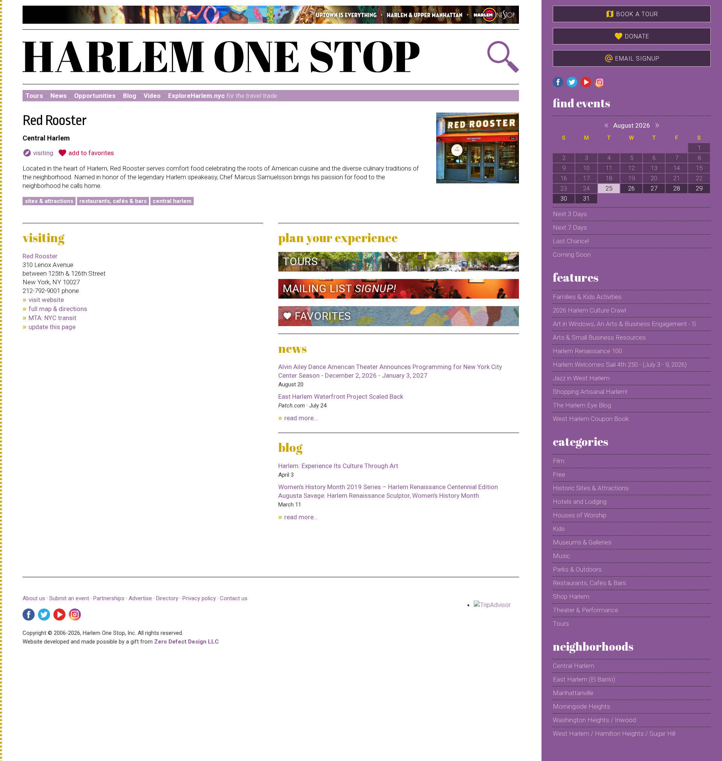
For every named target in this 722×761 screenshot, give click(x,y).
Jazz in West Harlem (581, 378)
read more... (301, 418)
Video (152, 95)
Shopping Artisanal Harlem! (590, 391)
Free (559, 474)
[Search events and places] (481, 57)
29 (699, 188)
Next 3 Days (570, 214)
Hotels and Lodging (580, 501)
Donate (631, 36)
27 (654, 188)
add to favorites (86, 153)
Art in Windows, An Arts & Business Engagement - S (624, 324)
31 (586, 198)
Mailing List (339, 288)
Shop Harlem (571, 596)
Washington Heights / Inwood (594, 720)
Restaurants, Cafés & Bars (113, 201)
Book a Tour (631, 13)
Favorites (317, 316)
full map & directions (58, 309)
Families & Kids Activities (587, 296)
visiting (38, 153)
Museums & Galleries (582, 542)
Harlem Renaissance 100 (587, 351)
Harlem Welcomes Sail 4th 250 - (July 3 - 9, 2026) (620, 364)
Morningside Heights (581, 706)
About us (34, 598)
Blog (129, 95)
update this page (52, 327)
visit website (46, 299)
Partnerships (109, 598)
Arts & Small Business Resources (599, 337)
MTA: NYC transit (52, 318)
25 (608, 188)
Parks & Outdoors (577, 569)
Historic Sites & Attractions (591, 488)
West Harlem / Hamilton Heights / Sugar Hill (614, 733)
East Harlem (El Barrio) (584, 679)
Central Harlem (172, 201)
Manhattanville (573, 693)
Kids (559, 528)
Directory (167, 598)
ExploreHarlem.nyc (222, 95)
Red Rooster (40, 256)
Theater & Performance (585, 610)
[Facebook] (29, 614)
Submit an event (69, 598)
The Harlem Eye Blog (582, 405)
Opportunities (94, 95)
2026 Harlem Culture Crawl (589, 310)
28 (676, 188)
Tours (34, 95)
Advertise (140, 598)
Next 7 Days (570, 227)
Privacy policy (199, 598)
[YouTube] (59, 614)
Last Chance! (571, 241)
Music (561, 556)
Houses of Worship (580, 515)
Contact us (233, 598)
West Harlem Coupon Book (591, 418)
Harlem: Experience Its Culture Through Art (338, 466)
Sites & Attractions (49, 201)
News (58, 95)
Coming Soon (572, 254)
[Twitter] (44, 614)
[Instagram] (75, 614)
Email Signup (632, 58)
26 (631, 188)
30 (563, 198)
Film (558, 461)
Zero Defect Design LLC (186, 641)
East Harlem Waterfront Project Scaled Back (340, 396)
